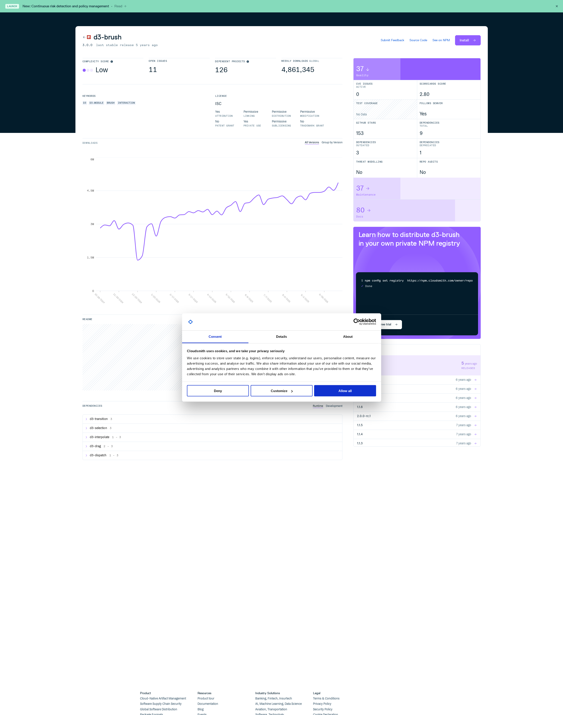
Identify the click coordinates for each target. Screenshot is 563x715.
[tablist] (323, 142)
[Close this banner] (556, 6)
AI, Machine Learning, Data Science (278, 704)
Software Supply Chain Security (161, 704)
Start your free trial (378, 324)
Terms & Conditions (326, 698)
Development (334, 406)
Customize (279, 391)
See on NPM (441, 40)
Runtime (318, 406)
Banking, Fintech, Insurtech (273, 698)
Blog (201, 709)
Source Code (418, 40)
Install (464, 40)
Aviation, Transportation (271, 709)
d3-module (97, 102)
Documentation (208, 704)
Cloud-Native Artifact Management (163, 698)
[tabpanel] (213, 230)
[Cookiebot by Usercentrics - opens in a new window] (356, 322)
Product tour (206, 698)
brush (111, 102)
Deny (218, 391)
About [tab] (348, 336)
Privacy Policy (322, 704)
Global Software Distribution (158, 709)
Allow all (345, 391)
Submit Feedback (392, 40)
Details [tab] (281, 336)
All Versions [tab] (312, 142)
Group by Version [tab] (332, 142)
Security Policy (322, 709)
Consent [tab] (215, 336)
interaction (126, 102)
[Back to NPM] (87, 37)
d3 (84, 102)
